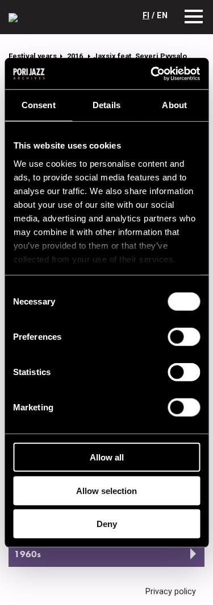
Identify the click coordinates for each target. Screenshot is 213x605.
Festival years (33, 56)
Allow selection (106, 490)
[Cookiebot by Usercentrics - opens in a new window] (151, 73)
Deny (107, 524)
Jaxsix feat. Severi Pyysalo (140, 56)
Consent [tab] (39, 105)
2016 (76, 56)
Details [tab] (106, 105)
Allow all (107, 457)
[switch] (184, 337)
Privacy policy (170, 591)
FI (146, 15)
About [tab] (174, 105)
